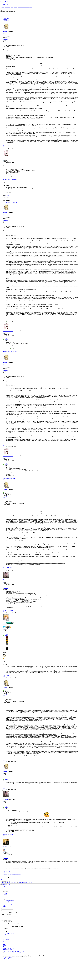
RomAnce (5, 580)
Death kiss (5, 846)
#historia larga (6, 18)
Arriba (4, 945)
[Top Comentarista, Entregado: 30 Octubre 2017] (10, 627)
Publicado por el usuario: (6, 914)
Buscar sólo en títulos (12, 912)
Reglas (4, 906)
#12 (4, 788)
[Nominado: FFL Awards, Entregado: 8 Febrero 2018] (7, 627)
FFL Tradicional (6, 939)
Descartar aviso (6, 958)
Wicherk (25, 13)
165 (6, 856)
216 (6, 586)
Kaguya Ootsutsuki (8, 157)
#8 (3, 568)
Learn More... (9, 957)
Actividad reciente (9, 902)
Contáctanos (5, 941)
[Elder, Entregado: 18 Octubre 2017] (4, 850)
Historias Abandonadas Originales (11, 13)
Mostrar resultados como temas (16, 926)
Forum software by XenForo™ (12, 951)
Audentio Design (19, 952)
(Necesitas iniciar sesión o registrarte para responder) (11, 874)
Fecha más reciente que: (6, 920)
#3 (3, 196)
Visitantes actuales (9, 901)
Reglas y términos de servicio (9, 948)
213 (6, 164)
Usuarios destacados (10, 900)
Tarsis (4, 675)
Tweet (2, 879)
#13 (4, 835)
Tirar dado (8, 202)
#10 (4, 676)
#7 (3, 479)
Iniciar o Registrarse (6, 2)
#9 (3, 611)
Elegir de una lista (13, 202)
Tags (4, 905)
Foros (4, 886)
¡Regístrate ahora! (4, 4)
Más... (5, 934)
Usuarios (5, 894)
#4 (3, 320)
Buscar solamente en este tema (14, 923)
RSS (4, 946)
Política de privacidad (7, 949)
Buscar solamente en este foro (14, 925)
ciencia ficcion (6, 20)
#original (5, 19)
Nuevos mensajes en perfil (11, 904)
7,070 (7, 634)
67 (6, 38)
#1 (3, 146)
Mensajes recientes (10, 933)
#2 (3, 180)
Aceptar (4, 957)
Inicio (4, 944)
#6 (3, 445)
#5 (3, 352)
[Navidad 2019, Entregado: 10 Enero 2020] (4, 627)
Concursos (5, 893)
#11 (3, 760)
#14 (4, 872)
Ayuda (4, 942)
